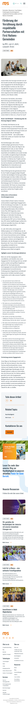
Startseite (5, 10)
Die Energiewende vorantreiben (7, 684)
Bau (3, 650)
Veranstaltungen (18, 672)
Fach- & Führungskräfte (6, 681)
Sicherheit (16, 658)
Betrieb (4, 652)
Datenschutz (21, 700)
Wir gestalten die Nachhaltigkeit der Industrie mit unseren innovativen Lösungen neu (12, 525)
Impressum (9, 701)
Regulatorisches (13, 703)
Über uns (16, 647)
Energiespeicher (6, 668)
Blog (15, 670)
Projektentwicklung (7, 647)
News (15, 667)
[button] (24, 3)
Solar (4, 666)
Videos (15, 674)
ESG (12, 50)
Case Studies (18, 10)
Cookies (16, 700)
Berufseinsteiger (6, 688)
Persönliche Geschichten (17, 680)
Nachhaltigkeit (17, 656)
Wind (4, 664)
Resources (11, 10)
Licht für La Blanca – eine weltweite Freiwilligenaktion (12, 569)
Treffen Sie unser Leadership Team (18, 650)
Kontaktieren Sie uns (19, 660)
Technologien (6, 661)
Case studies (17, 677)
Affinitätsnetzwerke (18, 653)
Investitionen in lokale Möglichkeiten (10, 610)
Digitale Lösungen (7, 654)
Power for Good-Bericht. (13, 475)
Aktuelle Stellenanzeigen (6, 693)
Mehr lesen (8, 417)
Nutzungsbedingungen (8, 700)
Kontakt (9, 432)
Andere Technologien (7, 673)
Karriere (4, 690)
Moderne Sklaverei (16, 701)
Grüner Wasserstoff (7, 671)
